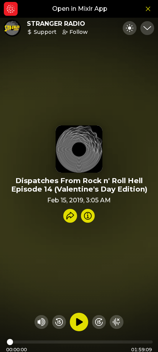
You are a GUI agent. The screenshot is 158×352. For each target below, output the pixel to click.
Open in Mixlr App (79, 8)
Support (45, 31)
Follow (78, 31)
